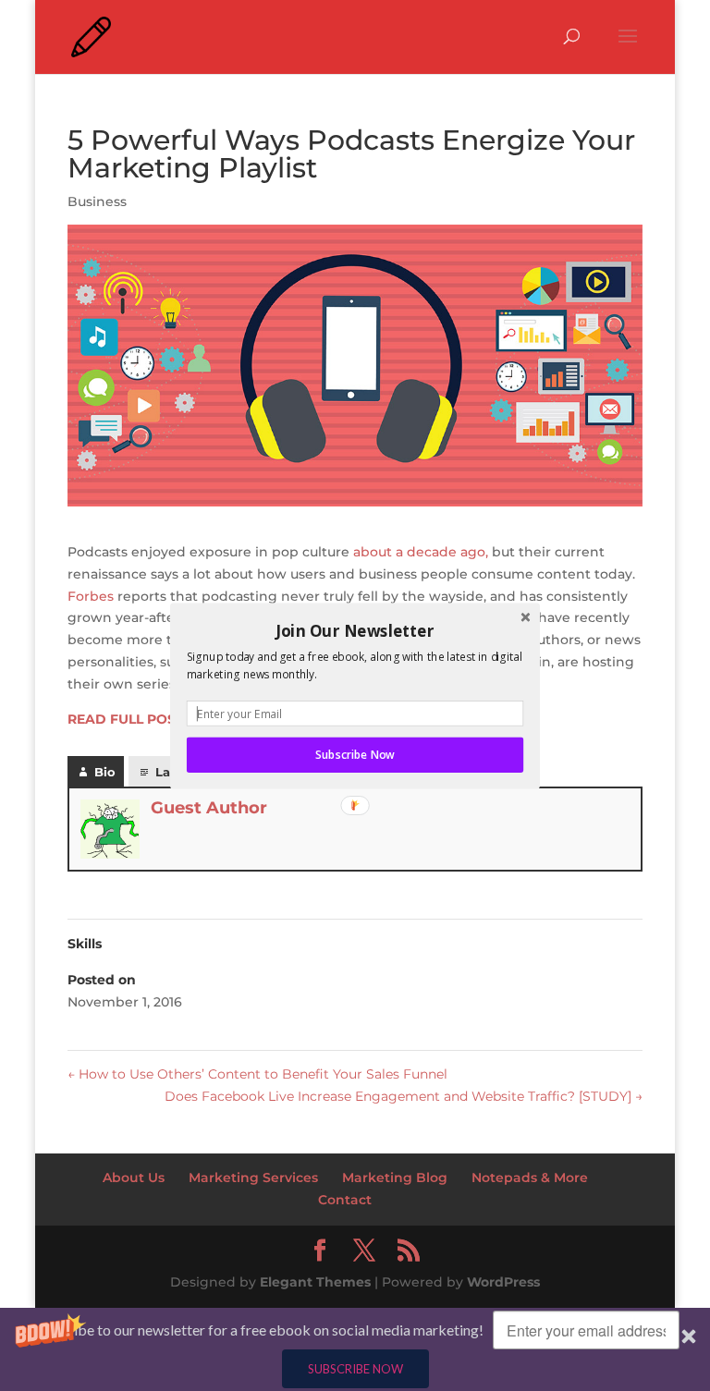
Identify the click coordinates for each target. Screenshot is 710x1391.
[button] (355, 630)
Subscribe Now (354, 754)
